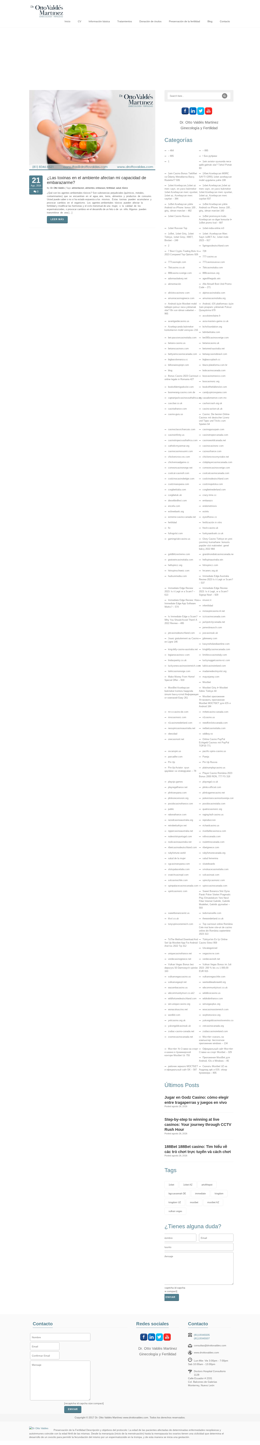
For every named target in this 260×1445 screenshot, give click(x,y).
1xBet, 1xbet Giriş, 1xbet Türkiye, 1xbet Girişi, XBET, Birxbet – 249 (179, 237)
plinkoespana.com (177, 792)
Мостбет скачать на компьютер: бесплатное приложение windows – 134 (213, 1040)
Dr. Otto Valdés (57, 188)
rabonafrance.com (177, 814)
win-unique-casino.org (179, 1004)
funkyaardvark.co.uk (213, 533)
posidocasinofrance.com (180, 803)
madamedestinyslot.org (214, 671)
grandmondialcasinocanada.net (218, 554)
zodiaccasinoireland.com (215, 1031)
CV (79, 21)
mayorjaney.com (211, 676)
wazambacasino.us (178, 987)
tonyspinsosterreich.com (180, 924)
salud (118, 188)
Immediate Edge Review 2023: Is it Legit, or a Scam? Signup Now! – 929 (213, 591)
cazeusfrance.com (212, 451)
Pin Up (171, 762)
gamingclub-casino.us (179, 539)
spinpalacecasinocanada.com (183, 885)
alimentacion (78, 188)
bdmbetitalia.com (211, 332)
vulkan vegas (175, 1211)
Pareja (206, 756)
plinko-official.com (212, 787)
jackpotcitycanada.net (214, 622)
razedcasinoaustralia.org (180, 820)
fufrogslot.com (175, 533)
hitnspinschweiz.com (178, 570)
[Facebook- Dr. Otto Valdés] (185, 111)
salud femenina (210, 858)
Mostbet (207, 682)
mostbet (194, 1202)
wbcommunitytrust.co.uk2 (181, 993)
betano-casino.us (177, 343)
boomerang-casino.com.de (181, 392)
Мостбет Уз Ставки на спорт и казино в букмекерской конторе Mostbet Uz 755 (181, 1052)
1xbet (171, 1184)
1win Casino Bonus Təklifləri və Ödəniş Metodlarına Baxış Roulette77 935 (180, 176)
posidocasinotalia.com (214, 803)
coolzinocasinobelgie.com (181, 478)
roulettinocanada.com (213, 842)
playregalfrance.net (177, 787)
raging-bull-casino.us (213, 814)
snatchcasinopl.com (178, 874)
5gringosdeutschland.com (216, 245)
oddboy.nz (208, 733)
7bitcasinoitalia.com (213, 267)
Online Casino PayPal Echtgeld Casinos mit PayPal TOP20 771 (214, 742)
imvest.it (207, 600)
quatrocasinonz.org (212, 809)
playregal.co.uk (210, 781)
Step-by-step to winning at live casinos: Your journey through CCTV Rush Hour (197, 1124)
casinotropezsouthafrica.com (183, 440)
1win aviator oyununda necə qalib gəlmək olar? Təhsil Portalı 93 (215, 164)
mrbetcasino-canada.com (215, 711)
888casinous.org (211, 273)
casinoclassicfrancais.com (181, 429)
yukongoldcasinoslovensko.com (219, 1020)
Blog (209, 21)
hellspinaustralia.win (213, 559)
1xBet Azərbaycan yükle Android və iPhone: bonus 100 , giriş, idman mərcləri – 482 (180, 207)
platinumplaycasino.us (214, 767)
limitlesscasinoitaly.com (215, 654)
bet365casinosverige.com (216, 337)
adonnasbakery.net (177, 278)
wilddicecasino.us (212, 993)
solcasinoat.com (211, 874)
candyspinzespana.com (215, 392)
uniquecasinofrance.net (180, 953)
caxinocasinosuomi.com (180, 451)
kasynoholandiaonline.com (216, 644)
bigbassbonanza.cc (178, 359)
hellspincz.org (175, 565)
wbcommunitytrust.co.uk (215, 987)
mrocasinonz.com (177, 717)
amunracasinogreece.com (181, 298)
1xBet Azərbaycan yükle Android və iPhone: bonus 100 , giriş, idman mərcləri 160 (215, 207)
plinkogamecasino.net (214, 792)
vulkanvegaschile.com (214, 976)
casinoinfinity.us (176, 435)
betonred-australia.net (214, 348)
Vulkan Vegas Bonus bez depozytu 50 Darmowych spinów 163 (181, 967)
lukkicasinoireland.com (214, 665)
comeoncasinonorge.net (180, 467)
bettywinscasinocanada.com (182, 354)
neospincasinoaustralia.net (181, 728)
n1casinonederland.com (180, 722)
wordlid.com (174, 1015)
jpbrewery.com (210, 638)
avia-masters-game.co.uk (216, 321)
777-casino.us (210, 256)
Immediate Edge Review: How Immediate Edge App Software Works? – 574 (181, 603)
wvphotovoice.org (211, 1015)
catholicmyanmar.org (178, 445)
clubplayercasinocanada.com (217, 462)
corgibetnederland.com (214, 489)
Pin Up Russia (210, 762)
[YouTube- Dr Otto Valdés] (208, 111)
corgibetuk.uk (175, 495)
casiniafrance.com (177, 408)
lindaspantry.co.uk (177, 660)
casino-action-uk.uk (213, 408)
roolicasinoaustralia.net (180, 842)
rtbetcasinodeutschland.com (182, 847)
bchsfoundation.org (212, 326)
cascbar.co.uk (175, 403)
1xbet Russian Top (177, 228)
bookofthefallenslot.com (215, 387)
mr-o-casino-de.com (178, 711)
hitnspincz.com (210, 565)
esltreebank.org (176, 511)
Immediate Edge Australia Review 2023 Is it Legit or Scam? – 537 (216, 579)
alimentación (174, 284)
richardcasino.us (211, 825)
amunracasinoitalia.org (214, 298)
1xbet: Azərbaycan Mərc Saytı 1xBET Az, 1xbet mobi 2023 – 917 (213, 237)
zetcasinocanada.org (213, 1026)
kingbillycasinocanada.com (216, 649)
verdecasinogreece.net (179, 959)
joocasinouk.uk (210, 633)
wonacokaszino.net (178, 1009)
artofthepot (206, 1184)
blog (170, 370)
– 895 (205, 150)
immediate (200, 1193)
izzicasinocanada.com (214, 616)
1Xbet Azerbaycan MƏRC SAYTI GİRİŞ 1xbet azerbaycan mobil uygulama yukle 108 (215, 176)
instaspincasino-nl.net (214, 611)
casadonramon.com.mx (215, 397)
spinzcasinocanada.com (215, 885)
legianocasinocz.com (179, 654)
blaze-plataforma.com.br (215, 365)
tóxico (125, 188)
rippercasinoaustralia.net (180, 831)
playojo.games (175, 781)
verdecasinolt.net (211, 959)
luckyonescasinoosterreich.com (184, 665)
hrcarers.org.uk (210, 570)
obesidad (172, 733)
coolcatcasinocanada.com (216, 473)
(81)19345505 (202, 1334)
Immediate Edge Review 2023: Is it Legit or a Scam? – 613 (179, 591)
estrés (206, 511)
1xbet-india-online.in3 (213, 228)
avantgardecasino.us (178, 321)
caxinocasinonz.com (213, 445)
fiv (169, 528)
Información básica (99, 21)
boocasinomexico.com (214, 376)
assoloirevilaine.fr (211, 315)
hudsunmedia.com (177, 576)
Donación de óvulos (150, 21)
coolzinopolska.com (213, 484)
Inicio (67, 21)
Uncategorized (210, 948)
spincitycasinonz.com (214, 880)
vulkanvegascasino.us (179, 976)
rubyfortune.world (177, 853)
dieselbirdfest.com (177, 500)
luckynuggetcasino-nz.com (216, 660)
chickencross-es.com (179, 456)
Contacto (225, 21)
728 (204, 251)
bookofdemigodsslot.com (181, 387)
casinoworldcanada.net (214, 440)
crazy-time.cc (209, 495)
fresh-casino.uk (210, 528)
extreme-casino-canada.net (182, 517)
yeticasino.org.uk (177, 1020)
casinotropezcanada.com (215, 435)
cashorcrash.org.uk (212, 403)
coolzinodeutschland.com (216, 478)
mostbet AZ (213, 1202)
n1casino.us (209, 717)
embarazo (100, 188)
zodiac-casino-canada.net (181, 1031)
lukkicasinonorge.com (179, 671)
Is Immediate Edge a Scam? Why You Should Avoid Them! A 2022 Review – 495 (180, 620)
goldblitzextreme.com (179, 554)
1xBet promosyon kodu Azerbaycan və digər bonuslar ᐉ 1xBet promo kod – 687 (215, 219)
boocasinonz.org (211, 381)
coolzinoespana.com (178, 484)
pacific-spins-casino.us (214, 751)
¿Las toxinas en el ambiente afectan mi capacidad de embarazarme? (96, 180)
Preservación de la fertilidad (184, 21)
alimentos (90, 188)
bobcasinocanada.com (214, 370)
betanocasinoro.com (178, 348)
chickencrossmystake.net (216, 456)
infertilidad (208, 605)
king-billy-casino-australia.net (183, 649)
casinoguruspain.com (213, 429)
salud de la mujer (177, 858)
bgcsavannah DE (177, 1193)
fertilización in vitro (212, 522)
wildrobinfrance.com (213, 998)
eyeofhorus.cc (210, 517)
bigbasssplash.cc (211, 359)
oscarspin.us (174, 751)
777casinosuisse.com (214, 262)
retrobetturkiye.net (177, 825)
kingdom (219, 1193)
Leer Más (57, 219)
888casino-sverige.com (180, 273)
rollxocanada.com (212, 836)
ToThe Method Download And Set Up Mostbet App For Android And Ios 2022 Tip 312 (181, 942)
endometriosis (210, 506)
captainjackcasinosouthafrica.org (185, 397)
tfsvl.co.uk (173, 918)
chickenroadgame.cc (178, 462)
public (171, 809)
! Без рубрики (210, 156)
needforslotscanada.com (215, 722)
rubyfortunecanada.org (214, 853)
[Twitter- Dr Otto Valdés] (201, 111)
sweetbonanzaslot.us (179, 913)
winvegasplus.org (211, 1004)
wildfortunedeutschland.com (182, 998)
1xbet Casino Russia (178, 216)
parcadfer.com (175, 756)
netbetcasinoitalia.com (214, 728)
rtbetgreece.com (211, 847)
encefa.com (174, 506)
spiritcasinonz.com (177, 891)
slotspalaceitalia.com (179, 869)
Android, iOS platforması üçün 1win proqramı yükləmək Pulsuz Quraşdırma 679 (216, 307)
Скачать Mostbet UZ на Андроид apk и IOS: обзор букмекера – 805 (213, 1069)
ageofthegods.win (211, 278)
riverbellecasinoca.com (214, 831)
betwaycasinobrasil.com (215, 354)
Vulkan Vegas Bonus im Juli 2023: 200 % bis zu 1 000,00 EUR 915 (215, 967)
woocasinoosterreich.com (216, 1009)
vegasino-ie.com (211, 953)
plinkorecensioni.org (178, 798)
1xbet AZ (187, 1184)
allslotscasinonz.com (179, 292)
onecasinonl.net (176, 739)
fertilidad (110, 188)
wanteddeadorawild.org (214, 982)
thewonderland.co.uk (213, 918)
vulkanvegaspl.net (177, 982)
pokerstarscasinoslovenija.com (218, 798)
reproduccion (209, 820)
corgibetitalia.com (177, 489)
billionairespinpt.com (178, 365)
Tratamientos (124, 21)
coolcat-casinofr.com (178, 473)
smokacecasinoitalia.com (216, 869)
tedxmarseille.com (212, 913)
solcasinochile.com (178, 880)
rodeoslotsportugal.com (180, 836)
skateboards (209, 863)
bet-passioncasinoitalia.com (182, 337)
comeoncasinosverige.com (216, 467)
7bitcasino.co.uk (176, 267)
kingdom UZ (175, 1202)
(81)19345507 (202, 1338)
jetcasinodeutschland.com (181, 633)
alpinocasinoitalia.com (214, 292)
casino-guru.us (175, 414)
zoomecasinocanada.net (180, 1036)
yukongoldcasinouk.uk (179, 1026)
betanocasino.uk (211, 343)
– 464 (171, 150)
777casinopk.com (177, 262)
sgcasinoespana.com (179, 863)
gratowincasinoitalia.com (180, 559)
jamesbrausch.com (212, 627)
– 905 (171, 156)
